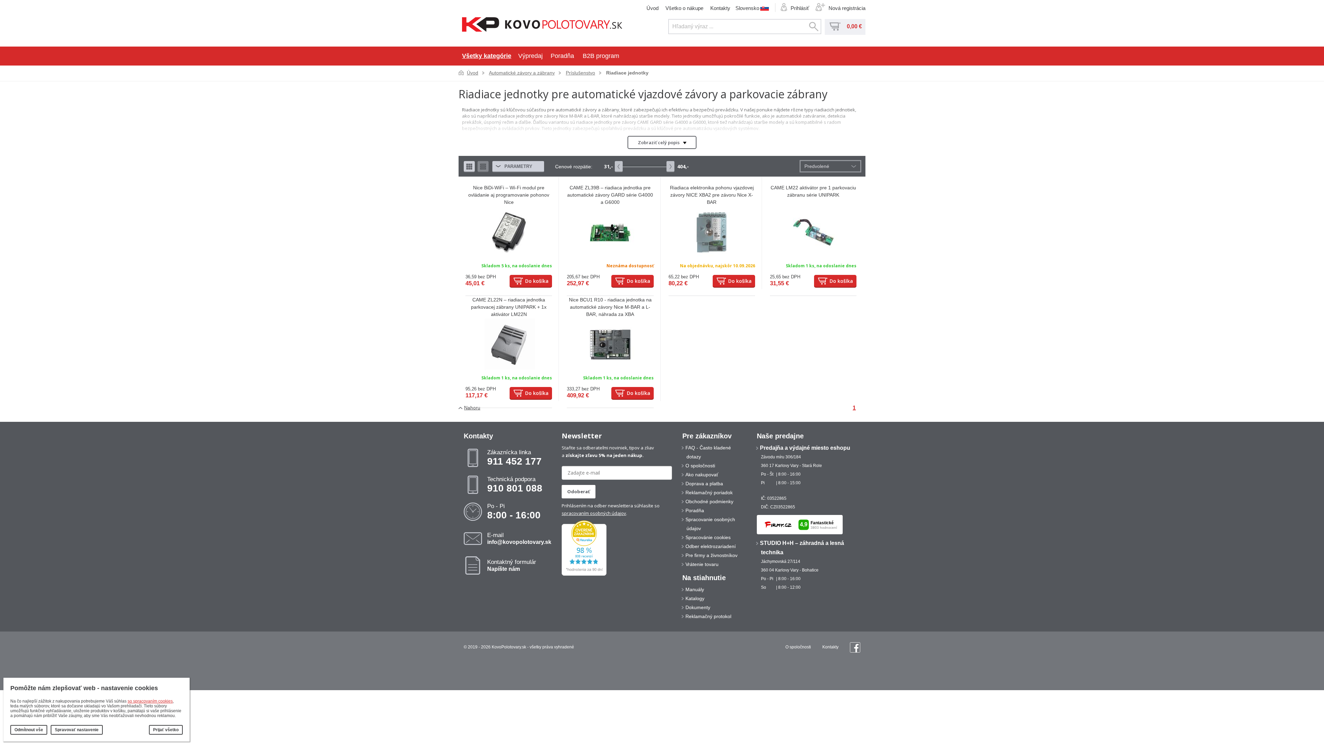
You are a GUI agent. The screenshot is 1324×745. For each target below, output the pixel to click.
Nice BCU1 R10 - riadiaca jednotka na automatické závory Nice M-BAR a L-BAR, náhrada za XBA (610, 307)
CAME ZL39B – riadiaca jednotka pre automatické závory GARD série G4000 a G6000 (610, 195)
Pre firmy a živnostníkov (711, 555)
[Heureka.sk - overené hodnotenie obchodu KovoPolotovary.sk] (584, 574)
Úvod (652, 8)
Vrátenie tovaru (702, 564)
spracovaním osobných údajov (594, 513)
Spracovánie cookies (708, 537)
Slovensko (747, 8)
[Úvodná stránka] (542, 25)
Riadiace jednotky (627, 73)
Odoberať (578, 491)
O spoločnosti (700, 465)
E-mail (519, 538)
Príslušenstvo (580, 73)
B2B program (601, 55)
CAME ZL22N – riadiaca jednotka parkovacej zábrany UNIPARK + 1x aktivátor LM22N (508, 307)
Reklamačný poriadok (709, 492)
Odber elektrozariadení (710, 546)
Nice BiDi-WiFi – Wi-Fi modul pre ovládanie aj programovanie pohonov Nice (508, 195)
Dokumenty (697, 607)
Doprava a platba (704, 483)
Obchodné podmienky (709, 501)
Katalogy (694, 598)
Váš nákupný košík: (835, 26)
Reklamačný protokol (708, 616)
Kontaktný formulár (511, 565)
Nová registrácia (847, 8)
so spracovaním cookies (150, 701)
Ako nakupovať (701, 474)
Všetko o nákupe (684, 8)
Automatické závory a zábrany (522, 73)
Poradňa (562, 55)
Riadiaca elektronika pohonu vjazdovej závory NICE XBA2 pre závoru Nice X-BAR (712, 195)
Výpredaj (530, 55)
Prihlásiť (800, 8)
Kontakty (720, 8)
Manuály (694, 589)
